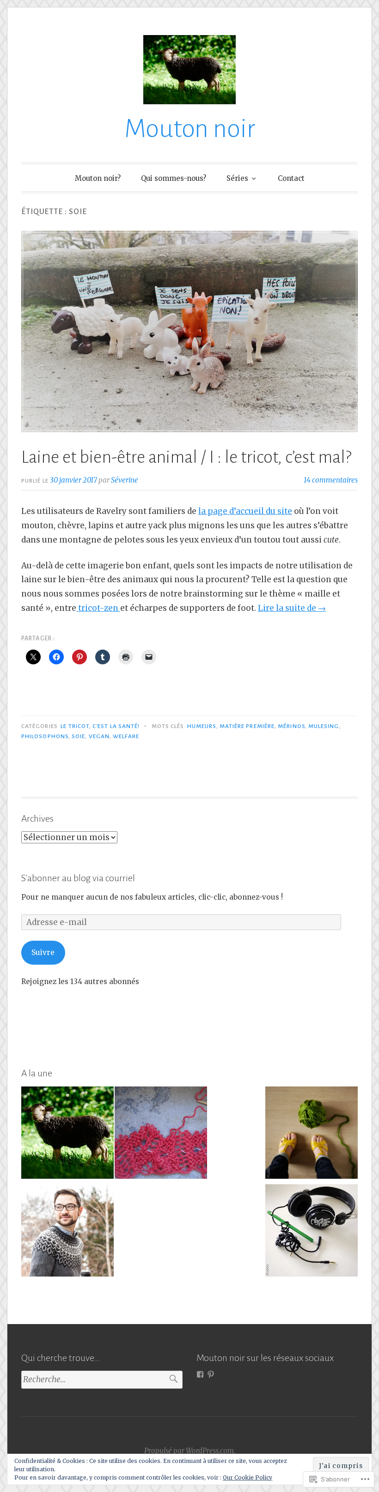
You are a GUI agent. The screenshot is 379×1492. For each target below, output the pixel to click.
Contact (291, 178)
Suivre (43, 952)
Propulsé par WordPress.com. (189, 1450)
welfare (126, 736)
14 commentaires (331, 480)
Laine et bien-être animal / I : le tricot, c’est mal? (186, 457)
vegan (99, 736)
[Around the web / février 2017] (67, 1134)
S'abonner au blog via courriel (78, 878)
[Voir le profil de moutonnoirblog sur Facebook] (200, 1374)
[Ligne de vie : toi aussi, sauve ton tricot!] (161, 1134)
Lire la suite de (292, 608)
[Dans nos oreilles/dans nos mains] (311, 1232)
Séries (237, 178)
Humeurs (201, 726)
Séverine (124, 480)
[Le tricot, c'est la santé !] (311, 1134)
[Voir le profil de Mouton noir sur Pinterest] (210, 1374)
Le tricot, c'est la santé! (100, 726)
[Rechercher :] (102, 1380)
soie (78, 736)
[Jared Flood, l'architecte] (67, 1232)
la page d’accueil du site (245, 511)
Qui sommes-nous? (173, 178)
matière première (247, 726)
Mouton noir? (98, 178)
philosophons (44, 736)
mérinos (291, 726)
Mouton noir (189, 129)
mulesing (323, 726)
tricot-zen (98, 608)
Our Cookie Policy (247, 1477)
